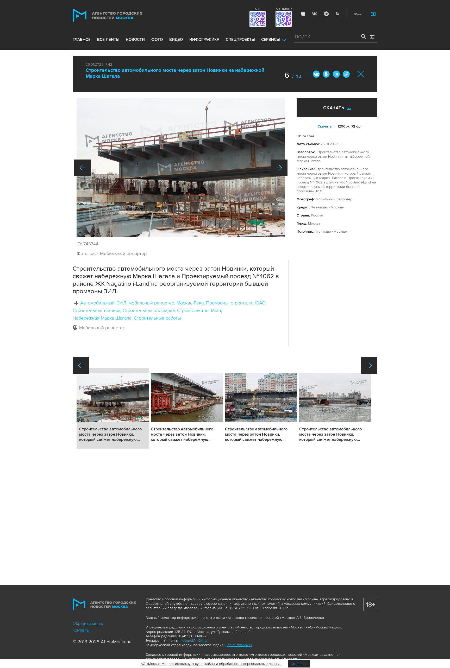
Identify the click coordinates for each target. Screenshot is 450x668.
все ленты (108, 39)
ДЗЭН (303, 14)
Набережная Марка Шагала (102, 318)
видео (176, 39)
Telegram (326, 14)
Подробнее (113, 408)
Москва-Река (190, 303)
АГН (257, 9)
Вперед (279, 168)
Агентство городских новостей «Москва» (117, 15)
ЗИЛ (121, 303)
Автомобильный (97, 303)
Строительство (193, 310)
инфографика (204, 39)
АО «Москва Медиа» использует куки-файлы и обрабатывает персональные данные (211, 663)
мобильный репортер (151, 303)
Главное (82, 39)
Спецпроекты (240, 39)
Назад (82, 168)
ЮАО (260, 303)
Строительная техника (96, 310)
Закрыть (360, 74)
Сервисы (270, 39)
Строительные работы (157, 318)
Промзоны (217, 303)
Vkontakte (314, 14)
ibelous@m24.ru (239, 645)
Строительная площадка (149, 310)
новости (135, 39)
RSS (337, 14)
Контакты (81, 630)
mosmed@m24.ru (193, 640)
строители (241, 303)
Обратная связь (88, 623)
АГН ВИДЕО (284, 9)
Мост (216, 310)
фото (157, 39)
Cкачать (324, 126)
